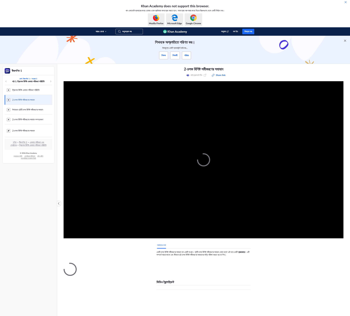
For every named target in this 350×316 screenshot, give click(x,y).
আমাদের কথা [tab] (161, 245)
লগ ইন (235, 31)
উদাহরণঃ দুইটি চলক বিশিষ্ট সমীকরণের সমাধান (27, 110)
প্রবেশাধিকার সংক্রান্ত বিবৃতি (28, 158)
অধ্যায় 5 (34, 79)
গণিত (15, 142)
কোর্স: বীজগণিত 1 (24, 79)
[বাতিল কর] (345, 2)
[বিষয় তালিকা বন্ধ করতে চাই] (59, 203)
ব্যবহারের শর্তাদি (18, 156)
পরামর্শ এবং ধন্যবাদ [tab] (179, 265)
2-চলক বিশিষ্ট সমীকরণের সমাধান (23, 100)
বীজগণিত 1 (23, 142)
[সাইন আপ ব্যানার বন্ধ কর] (345, 40)
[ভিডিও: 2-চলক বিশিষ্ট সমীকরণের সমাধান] (203, 159)
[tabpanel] (204, 252)
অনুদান (223, 31)
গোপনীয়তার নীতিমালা (29, 156)
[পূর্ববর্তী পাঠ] (6, 81)
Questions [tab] (165, 265)
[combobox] (211, 297)
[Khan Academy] (175, 31)
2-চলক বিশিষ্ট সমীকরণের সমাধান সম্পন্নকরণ (27, 119)
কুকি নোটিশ (40, 156)
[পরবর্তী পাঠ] (50, 81)
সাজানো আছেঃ (192, 297)
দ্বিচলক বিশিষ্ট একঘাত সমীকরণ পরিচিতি (26, 90)
